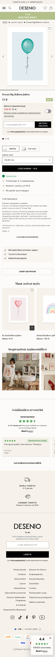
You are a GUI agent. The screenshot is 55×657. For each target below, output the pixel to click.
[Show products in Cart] (51, 8)
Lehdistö (22, 574)
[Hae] (10, 8)
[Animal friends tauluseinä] (20, 371)
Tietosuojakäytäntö (17, 132)
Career (23, 583)
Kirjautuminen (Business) (15, 610)
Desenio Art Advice (37, 570)
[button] (42, 645)
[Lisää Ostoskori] (32, 328)
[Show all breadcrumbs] (5, 22)
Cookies (32, 588)
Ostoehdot (34, 583)
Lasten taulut (17, 22)
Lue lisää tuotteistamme (27, 237)
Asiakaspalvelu (36, 574)
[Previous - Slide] (3, 56)
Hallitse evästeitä (37, 602)
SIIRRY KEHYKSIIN (27, 271)
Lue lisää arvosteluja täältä (27, 463)
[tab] (9, 89)
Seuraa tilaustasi (36, 579)
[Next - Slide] (52, 56)
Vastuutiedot (20, 579)
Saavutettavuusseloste (15, 593)
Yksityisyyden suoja (37, 593)
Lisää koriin (27, 168)
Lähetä (27, 554)
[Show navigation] (4, 8)
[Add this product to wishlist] (49, 28)
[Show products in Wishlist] (45, 8)
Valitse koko (7, 155)
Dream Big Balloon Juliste (37, 22)
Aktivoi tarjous (43, 124)
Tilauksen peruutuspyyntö (40, 597)
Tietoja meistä (19, 570)
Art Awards (21, 605)
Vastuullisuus (20, 588)
